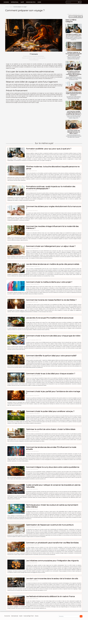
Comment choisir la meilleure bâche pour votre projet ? (49, 282)
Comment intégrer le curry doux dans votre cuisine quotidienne (52, 467)
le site (54, 78)
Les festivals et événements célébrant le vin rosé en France (50, 596)
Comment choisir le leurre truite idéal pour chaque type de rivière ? (53, 337)
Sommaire (34, 54)
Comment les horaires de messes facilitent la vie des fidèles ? (51, 300)
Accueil (6, 6)
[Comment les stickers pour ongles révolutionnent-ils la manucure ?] (74, 86)
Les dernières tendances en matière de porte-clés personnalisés (52, 264)
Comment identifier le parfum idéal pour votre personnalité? (51, 356)
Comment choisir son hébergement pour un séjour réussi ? (73, 132)
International (14, 2)
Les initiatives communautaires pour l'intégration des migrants (52, 561)
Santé (22, 2)
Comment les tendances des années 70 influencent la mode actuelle (51, 448)
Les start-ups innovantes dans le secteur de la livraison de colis (52, 579)
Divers (39, 2)
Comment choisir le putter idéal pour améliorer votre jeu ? (50, 411)
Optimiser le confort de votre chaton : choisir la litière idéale (50, 429)
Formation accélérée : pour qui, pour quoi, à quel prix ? (73, 35)
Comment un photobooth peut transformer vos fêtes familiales (52, 543)
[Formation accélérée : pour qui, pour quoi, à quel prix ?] (74, 28)
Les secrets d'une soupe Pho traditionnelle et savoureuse (49, 318)
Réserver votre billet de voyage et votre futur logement (33, 58)
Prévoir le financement (33, 59)
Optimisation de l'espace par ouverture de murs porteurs (50, 525)
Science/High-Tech (30, 2)
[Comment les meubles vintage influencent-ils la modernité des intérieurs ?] (74, 105)
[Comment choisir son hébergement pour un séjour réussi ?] (74, 124)
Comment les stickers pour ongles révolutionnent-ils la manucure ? (73, 93)
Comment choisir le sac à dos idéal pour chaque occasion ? (50, 374)
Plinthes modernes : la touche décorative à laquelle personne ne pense (74, 54)
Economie (6, 2)
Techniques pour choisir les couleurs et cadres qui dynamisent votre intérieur (52, 506)
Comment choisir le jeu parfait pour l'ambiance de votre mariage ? (53, 392)
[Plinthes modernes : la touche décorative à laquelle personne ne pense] (74, 46)
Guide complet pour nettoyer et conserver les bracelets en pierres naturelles (53, 486)
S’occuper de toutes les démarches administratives (33, 56)
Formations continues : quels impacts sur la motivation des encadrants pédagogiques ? (73, 73)
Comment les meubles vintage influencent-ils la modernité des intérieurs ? (73, 113)
